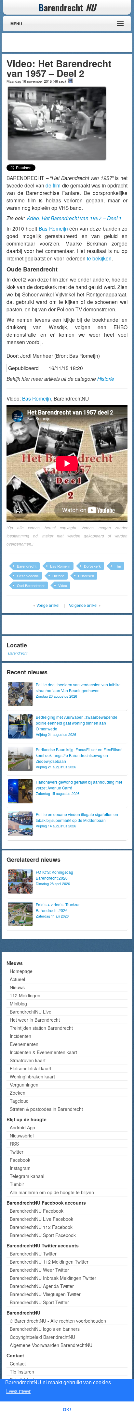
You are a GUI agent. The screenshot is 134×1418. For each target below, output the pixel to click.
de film (53, 185)
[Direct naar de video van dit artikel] (70, 80)
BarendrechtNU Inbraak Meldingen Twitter (53, 1278)
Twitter (16, 1151)
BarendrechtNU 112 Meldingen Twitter (49, 1261)
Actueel (17, 979)
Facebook (20, 1160)
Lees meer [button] (18, 1391)
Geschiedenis (28, 575)
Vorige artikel (48, 605)
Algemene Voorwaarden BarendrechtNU (51, 1345)
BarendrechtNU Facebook (36, 1211)
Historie (105, 378)
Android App (22, 1127)
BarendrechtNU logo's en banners (45, 1329)
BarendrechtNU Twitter (33, 1253)
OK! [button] (67, 1409)
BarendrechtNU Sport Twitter (39, 1302)
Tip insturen (22, 1371)
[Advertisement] (79, 42)
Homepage (21, 971)
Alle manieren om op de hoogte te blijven (52, 1192)
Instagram (20, 1168)
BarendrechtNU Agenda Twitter (42, 1286)
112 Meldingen (25, 995)
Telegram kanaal (27, 1176)
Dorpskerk (92, 566)
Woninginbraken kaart (32, 1076)
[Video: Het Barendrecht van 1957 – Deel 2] (57, 122)
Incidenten (20, 1036)
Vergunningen (24, 1084)
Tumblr (17, 1184)
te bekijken (99, 258)
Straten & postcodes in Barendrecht (46, 1109)
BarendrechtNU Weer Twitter (39, 1270)
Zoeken (17, 1092)
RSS (14, 1143)
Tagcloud (19, 1101)
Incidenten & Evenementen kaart (43, 1052)
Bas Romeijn (53, 228)
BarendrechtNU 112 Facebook (41, 1227)
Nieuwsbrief (22, 1135)
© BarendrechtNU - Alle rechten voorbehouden (58, 1320)
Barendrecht (26, 566)
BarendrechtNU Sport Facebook (43, 1235)
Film (117, 566)
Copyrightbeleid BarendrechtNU (42, 1337)
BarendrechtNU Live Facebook (41, 1219)
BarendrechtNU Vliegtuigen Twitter (45, 1294)
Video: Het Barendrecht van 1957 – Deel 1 (74, 218)
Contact (18, 1363)
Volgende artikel (83, 605)
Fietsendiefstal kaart (30, 1068)
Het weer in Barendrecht (35, 1019)
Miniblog (18, 1003)
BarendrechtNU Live (30, 1011)
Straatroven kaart (28, 1060)
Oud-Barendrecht (31, 585)
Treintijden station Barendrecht (41, 1028)
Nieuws (17, 987)
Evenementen (24, 1044)
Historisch (86, 575)
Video (62, 585)
